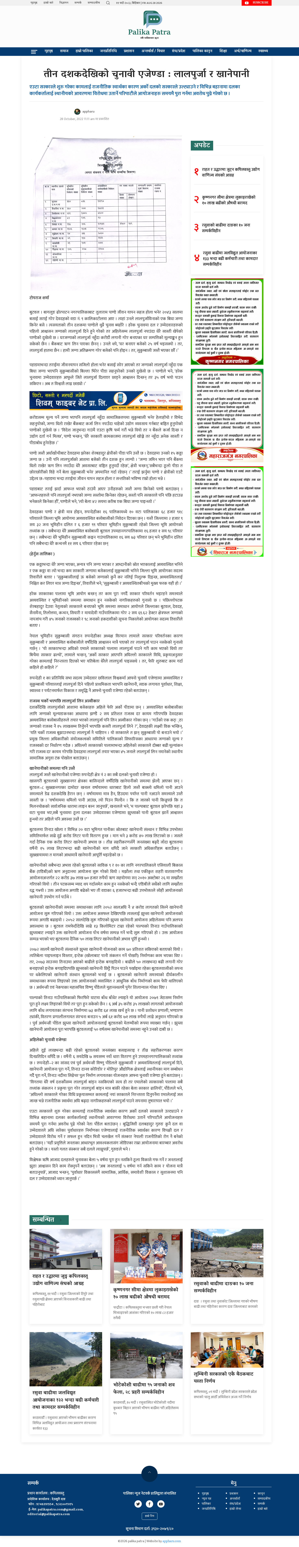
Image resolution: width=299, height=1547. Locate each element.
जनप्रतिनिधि (108, 51)
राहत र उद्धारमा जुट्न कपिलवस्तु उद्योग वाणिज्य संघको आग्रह (60, 1280)
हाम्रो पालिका (84, 51)
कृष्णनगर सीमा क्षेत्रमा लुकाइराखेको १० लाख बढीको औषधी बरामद (145, 1294)
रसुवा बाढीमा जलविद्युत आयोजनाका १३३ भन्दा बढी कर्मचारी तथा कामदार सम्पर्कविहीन (66, 1400)
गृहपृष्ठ (34, 3)
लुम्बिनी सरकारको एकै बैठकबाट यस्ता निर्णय (223, 1378)
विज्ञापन (63, 3)
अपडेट (202, 146)
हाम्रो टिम (149, 1516)
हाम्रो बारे (48, 3)
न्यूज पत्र (206, 1499)
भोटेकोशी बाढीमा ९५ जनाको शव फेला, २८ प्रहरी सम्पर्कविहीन (144, 1389)
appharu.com (172, 1541)
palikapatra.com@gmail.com (60, 1510)
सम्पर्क (78, 3)
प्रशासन (129, 51)
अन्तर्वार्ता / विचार (153, 51)
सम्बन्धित (43, 1220)
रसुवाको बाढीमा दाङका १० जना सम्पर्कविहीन (223, 1288)
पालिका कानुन (202, 51)
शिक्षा (223, 51)
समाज (64, 51)
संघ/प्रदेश (178, 51)
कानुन (261, 1494)
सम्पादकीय (94, 3)
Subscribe (260, 3)
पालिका (206, 1504)
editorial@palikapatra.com (48, 1514)
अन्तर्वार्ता (235, 1499)
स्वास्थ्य (263, 51)
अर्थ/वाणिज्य (242, 51)
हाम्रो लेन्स (235, 1509)
